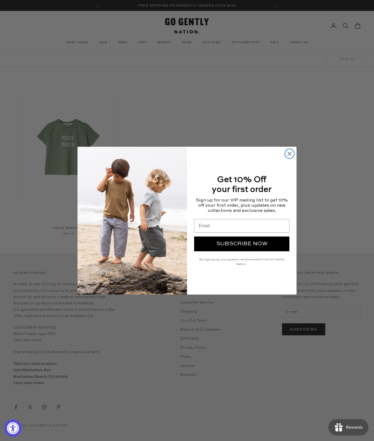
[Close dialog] (289, 153)
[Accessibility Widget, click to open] (13, 428)
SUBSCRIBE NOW (241, 244)
